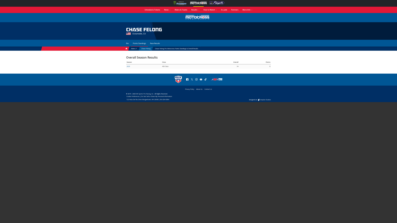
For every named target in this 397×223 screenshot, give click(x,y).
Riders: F (134, 49)
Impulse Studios (265, 100)
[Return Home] (197, 17)
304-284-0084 (164, 99)
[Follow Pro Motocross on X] (192, 79)
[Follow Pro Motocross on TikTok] (205, 79)
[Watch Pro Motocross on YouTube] (201, 79)
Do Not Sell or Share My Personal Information (156, 96)
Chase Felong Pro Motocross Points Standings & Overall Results (176, 49)
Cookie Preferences (133, 96)
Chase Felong (145, 49)
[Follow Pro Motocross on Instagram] (196, 79)
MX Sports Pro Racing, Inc (145, 94)
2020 (128, 66)
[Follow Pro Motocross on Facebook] (187, 79)
